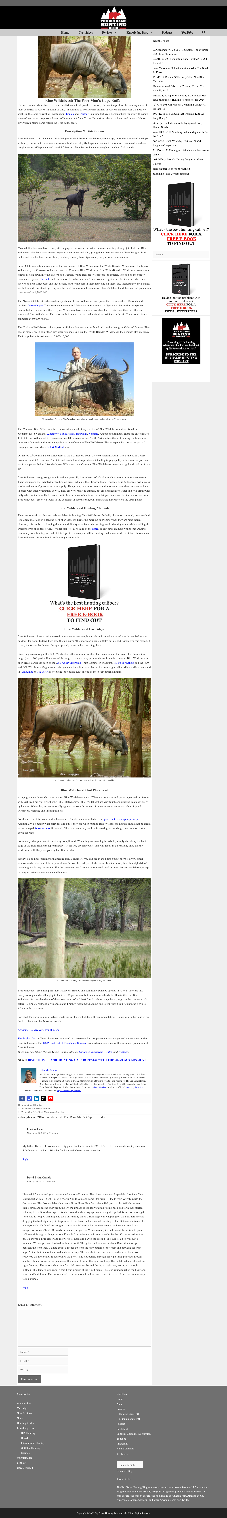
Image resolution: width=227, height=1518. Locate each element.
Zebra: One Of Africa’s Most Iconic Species (42, 1111)
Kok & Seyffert (55, 447)
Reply (25, 1159)
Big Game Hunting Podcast (69, 1090)
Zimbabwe (53, 433)
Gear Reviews (24, 1413)
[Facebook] (22, 1098)
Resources (122, 1429)
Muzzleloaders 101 (129, 1418)
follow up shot (42, 828)
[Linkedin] (36, 1098)
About (120, 1404)
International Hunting (31, 1104)
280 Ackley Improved (69, 662)
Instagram (97, 1052)
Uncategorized (25, 1467)
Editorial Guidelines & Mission (134, 1433)
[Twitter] (43, 1098)
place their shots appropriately (121, 819)
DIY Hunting (28, 1433)
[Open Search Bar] (204, 32)
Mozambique (35, 305)
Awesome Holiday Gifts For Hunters (38, 1030)
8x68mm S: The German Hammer (171, 173)
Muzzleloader (24, 1457)
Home (65, 32)
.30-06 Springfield (124, 662)
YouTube (187, 32)
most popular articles (135, 1087)
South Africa (67, 433)
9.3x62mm (27, 671)
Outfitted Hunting (30, 1448)
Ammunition (24, 1403)
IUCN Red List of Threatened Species (64, 1043)
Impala (70, 114)
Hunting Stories (25, 1423)
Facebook (84, 1052)
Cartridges (85, 32)
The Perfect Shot (27, 1038)
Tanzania (45, 279)
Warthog (84, 114)
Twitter (108, 1052)
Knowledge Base (137, 32)
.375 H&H (42, 671)
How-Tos (25, 1438)
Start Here (122, 1394)
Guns (20, 1418)
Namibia (93, 433)
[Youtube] (50, 1098)
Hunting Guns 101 (129, 1414)
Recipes (25, 1453)
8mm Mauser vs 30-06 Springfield (171, 168)
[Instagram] (29, 1098)
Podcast (167, 32)
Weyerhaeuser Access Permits (35, 1108)
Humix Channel (125, 1448)
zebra (95, 528)
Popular (21, 1462)
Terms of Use (124, 1479)
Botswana (81, 433)
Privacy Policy (124, 1471)
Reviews (107, 32)
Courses (121, 1409)
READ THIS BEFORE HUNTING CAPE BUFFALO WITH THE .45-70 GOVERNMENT (87, 1060)
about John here (100, 1087)
